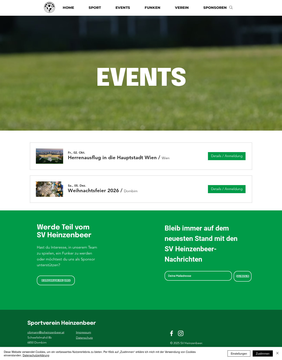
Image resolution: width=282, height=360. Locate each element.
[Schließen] (277, 353)
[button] (182, 8)
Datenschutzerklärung (36, 355)
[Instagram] (180, 333)
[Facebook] (171, 333)
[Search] (231, 7)
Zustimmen (263, 353)
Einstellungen (239, 353)
